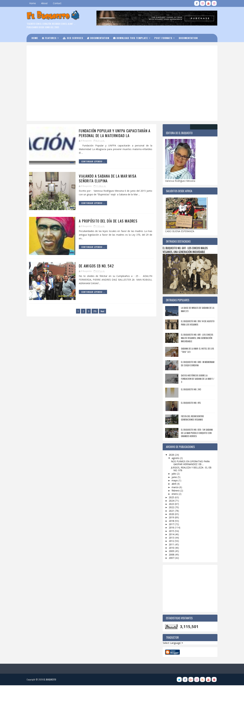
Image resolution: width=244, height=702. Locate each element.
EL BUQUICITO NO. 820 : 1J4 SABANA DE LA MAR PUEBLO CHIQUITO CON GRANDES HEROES (197, 433)
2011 (172, 544)
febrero (176, 490)
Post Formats (163, 38)
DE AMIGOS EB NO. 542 (96, 265)
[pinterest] (214, 679)
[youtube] (208, 3)
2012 (172, 540)
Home (32, 3)
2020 (172, 514)
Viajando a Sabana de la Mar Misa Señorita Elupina (108, 178)
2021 (172, 510)
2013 (172, 537)
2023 (172, 504)
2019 (172, 517)
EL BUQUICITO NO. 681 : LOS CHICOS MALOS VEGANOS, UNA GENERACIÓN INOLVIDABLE (185, 250)
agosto (176, 458)
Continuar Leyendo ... (93, 161)
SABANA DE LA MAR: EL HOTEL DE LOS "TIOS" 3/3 (197, 350)
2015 (172, 531)
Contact (57, 3)
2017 (172, 524)
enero (175, 493)
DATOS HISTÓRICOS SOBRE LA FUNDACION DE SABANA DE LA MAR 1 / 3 (197, 378)
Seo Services (74, 38)
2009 (172, 551)
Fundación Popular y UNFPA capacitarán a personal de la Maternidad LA (115, 133)
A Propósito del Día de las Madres (108, 220)
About (44, 3)
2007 (172, 557)
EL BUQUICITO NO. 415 (191, 402)
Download (40, 46)
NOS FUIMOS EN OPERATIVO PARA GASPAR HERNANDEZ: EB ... (190, 463)
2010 (172, 547)
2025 (172, 497)
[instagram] (202, 3)
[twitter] (179, 679)
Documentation (99, 38)
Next (102, 311)
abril (174, 483)
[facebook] (196, 3)
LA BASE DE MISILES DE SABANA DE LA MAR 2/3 (197, 309)
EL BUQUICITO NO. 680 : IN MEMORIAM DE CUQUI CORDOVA (197, 363)
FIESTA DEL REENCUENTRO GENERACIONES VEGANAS (192, 417)
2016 (172, 527)
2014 (172, 534)
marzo (175, 487)
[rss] (202, 679)
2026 (172, 454)
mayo (175, 480)
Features (50, 38)
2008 (172, 554)
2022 (172, 507)
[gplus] (190, 679)
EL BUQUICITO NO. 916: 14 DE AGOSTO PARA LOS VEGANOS (197, 322)
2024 (172, 500)
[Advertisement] (111, 59)
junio (175, 477)
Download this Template (132, 38)
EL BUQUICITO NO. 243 (191, 389)
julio (174, 473)
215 (94, 311)
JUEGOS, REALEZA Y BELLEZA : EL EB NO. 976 (191, 469)
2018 (172, 520)
